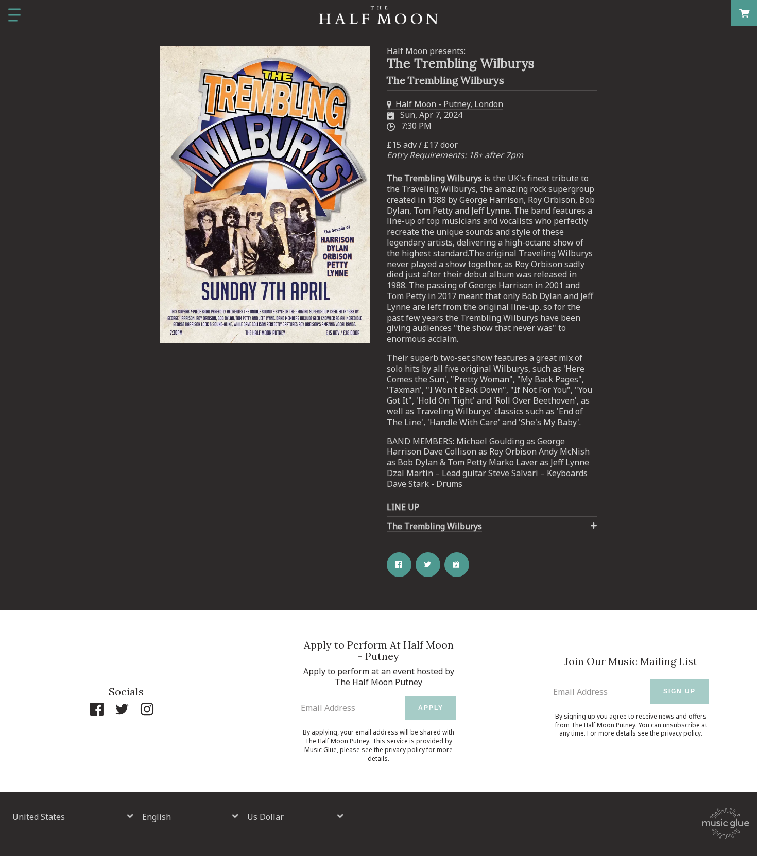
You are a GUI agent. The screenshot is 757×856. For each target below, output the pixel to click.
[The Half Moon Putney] (378, 15)
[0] (744, 12)
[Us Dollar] (296, 817)
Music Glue (320, 749)
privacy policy (405, 749)
